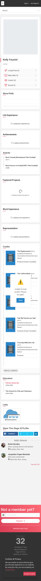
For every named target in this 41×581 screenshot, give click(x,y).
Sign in (26, 3)
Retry (20, 300)
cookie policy (10, 569)
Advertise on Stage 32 (20, 554)
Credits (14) (12, 80)
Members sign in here (20, 528)
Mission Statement (20, 549)
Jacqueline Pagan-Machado (19, 454)
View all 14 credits (10, 370)
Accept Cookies (29, 574)
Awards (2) (11, 85)
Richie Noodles (14, 444)
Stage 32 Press (21, 552)
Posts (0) (13, 70)
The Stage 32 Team (20, 547)
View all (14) (35, 464)
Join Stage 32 (34, 3)
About (5, 10)
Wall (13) (13, 75)
